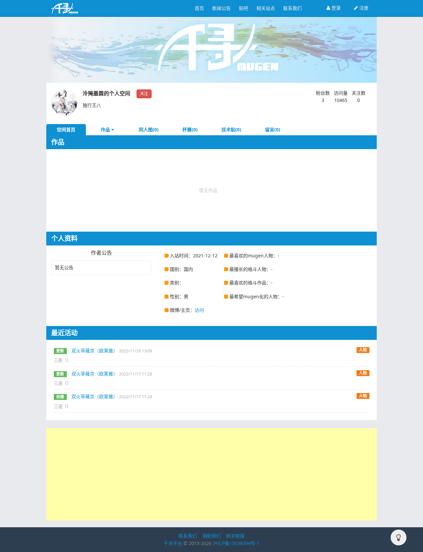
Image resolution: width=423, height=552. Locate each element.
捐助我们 (211, 536)
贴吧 (243, 8)
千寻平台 (173, 543)
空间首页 (66, 129)
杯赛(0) (190, 129)
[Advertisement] (211, 474)
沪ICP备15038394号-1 (236, 543)
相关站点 (265, 8)
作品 (106, 129)
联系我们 (292, 8)
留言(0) (272, 129)
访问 (199, 310)
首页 (199, 8)
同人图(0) (149, 129)
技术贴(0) (231, 129)
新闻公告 (221, 8)
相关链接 (235, 536)
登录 (335, 8)
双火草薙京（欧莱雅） (94, 350)
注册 (363, 8)
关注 (144, 93)
